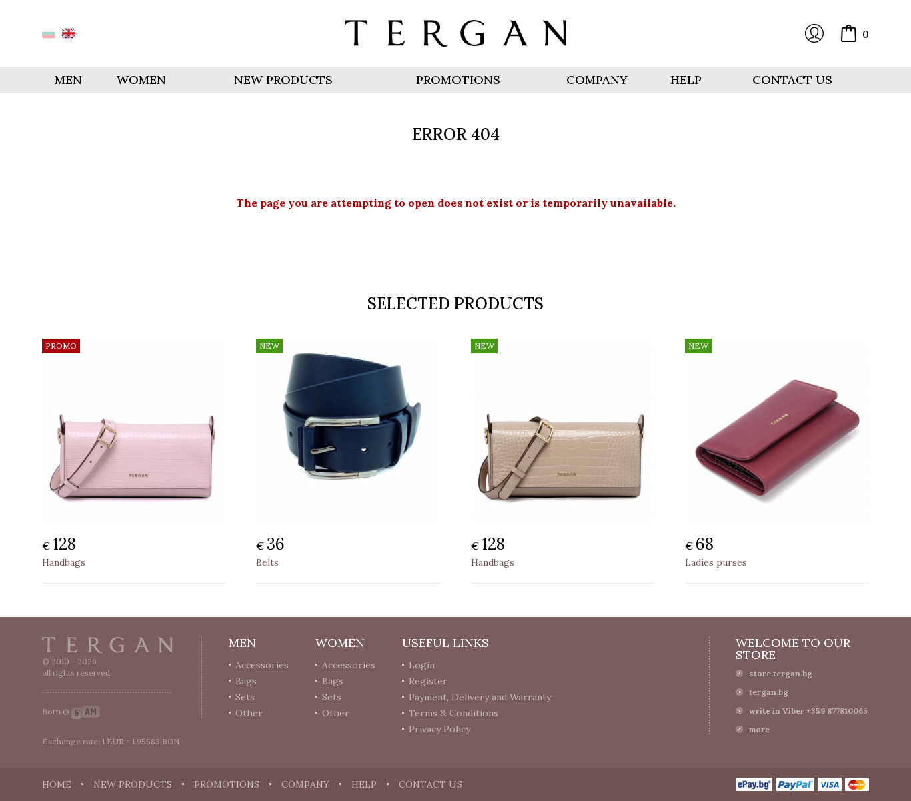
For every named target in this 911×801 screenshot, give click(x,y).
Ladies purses (716, 562)
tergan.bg (768, 692)
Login (814, 33)
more (759, 729)
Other (249, 713)
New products (283, 79)
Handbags (63, 562)
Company (597, 79)
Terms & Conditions (453, 713)
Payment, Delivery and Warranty (480, 697)
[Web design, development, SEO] (85, 711)
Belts (267, 562)
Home (56, 784)
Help (686, 79)
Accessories (262, 665)
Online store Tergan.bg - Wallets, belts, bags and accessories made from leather (455, 33)
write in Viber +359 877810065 (808, 711)
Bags (246, 681)
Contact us (792, 79)
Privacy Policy (439, 729)
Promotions (458, 79)
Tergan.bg (107, 645)
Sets (245, 697)
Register (428, 681)
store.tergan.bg (780, 673)
